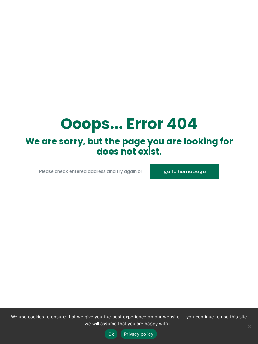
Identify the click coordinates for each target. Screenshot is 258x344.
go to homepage (185, 171)
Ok (111, 334)
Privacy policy (139, 334)
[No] (249, 326)
